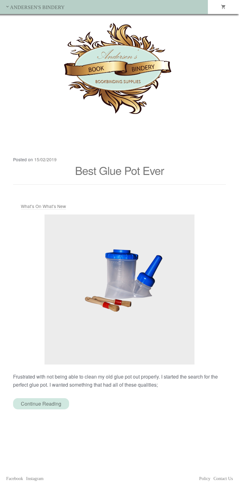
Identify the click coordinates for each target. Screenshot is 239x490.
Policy (204, 478)
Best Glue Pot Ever (119, 170)
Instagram (35, 478)
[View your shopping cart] (223, 7)
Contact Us (223, 478)
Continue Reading (41, 403)
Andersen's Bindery (37, 7)
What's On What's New (43, 206)
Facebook (14, 478)
